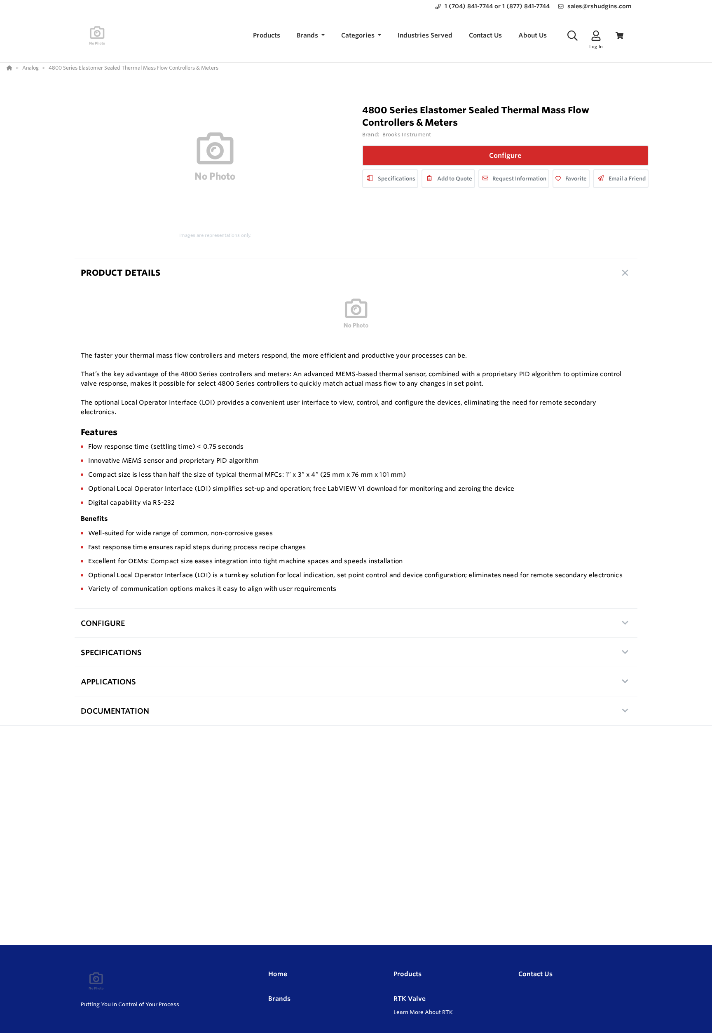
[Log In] (596, 35)
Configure (505, 155)
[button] (310, 36)
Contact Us (535, 974)
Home (277, 974)
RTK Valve (409, 999)
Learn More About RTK (423, 1012)
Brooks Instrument (406, 134)
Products (407, 974)
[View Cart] (619, 35)
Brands (279, 999)
